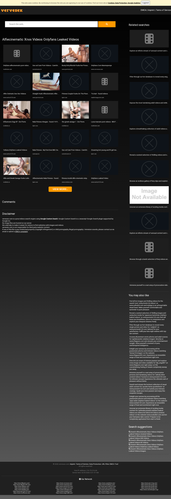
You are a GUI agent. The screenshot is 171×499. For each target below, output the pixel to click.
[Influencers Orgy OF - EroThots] (16, 118)
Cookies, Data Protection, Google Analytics (124, 3)
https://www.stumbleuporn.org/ (149, 489)
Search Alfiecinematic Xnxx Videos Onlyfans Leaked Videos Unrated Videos (146, 433)
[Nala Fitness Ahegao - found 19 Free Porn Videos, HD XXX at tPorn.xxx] (46, 118)
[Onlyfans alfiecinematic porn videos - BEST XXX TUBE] (16, 62)
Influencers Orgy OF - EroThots (14, 122)
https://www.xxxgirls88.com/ (64, 493)
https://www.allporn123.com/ (106, 491)
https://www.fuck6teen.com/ (107, 485)
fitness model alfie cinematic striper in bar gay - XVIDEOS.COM (85, 178)
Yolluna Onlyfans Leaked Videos (15, 150)
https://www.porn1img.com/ (149, 483)
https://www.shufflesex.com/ (21, 493)
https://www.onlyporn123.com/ (107, 493)
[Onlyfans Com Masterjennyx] (104, 62)
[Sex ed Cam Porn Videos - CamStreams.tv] (46, 62)
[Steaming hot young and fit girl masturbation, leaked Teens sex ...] (104, 146)
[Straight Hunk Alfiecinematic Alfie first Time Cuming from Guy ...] (46, 90)
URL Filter (105, 464)
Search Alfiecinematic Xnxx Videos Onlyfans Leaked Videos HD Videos (146, 441)
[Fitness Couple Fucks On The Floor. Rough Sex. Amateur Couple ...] (75, 90)
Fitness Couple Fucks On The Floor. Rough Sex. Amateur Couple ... (86, 94)
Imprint (151, 10)
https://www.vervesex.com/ (64, 483)
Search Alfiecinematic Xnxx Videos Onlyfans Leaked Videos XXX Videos (146, 437)
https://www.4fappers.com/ (22, 483)
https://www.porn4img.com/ (149, 488)
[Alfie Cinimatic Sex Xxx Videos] (16, 90)
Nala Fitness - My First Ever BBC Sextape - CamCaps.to (53, 150)
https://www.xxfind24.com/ (64, 489)
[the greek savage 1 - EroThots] (75, 118)
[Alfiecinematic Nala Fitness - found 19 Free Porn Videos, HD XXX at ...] (46, 174)
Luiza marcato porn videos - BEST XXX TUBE (107, 122)
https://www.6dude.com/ (22, 488)
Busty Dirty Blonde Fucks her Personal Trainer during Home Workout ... (88, 65)
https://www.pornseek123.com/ (107, 486)
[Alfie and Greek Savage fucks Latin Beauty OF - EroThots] (16, 174)
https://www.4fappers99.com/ (22, 485)
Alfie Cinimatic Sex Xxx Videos (14, 94)
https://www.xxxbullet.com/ (64, 485)
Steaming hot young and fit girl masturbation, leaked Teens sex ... (115, 150)
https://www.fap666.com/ (22, 489)
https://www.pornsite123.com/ (22, 491)
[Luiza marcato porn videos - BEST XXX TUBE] (104, 118)
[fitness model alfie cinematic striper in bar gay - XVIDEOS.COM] (75, 174)
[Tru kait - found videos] (104, 90)
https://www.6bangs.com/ (21, 486)
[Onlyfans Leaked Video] (104, 174)
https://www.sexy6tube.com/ (106, 483)
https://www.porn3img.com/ (149, 486)
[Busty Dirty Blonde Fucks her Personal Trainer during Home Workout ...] (75, 62)
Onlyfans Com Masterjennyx (101, 65)
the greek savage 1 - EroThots (73, 122)
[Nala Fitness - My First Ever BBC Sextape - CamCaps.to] (46, 146)
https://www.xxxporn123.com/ (64, 488)
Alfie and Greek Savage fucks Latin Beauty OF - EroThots (24, 178)
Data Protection (95, 464)
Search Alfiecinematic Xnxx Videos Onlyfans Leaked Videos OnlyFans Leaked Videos (146, 446)
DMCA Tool (114, 464)
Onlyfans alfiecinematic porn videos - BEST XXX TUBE (23, 65)
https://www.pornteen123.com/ (107, 489)
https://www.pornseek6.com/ (106, 488)
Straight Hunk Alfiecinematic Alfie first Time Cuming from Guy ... (56, 94)
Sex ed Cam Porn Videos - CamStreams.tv (48, 65)
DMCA (143, 10)
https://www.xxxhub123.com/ (64, 486)
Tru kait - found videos (99, 94)
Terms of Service (163, 10)
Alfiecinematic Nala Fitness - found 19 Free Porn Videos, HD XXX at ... (58, 178)
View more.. (60, 189)
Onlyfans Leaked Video (99, 178)
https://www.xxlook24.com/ (64, 491)
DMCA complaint (21, 231)
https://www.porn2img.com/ (149, 485)
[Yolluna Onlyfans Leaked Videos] (16, 146)
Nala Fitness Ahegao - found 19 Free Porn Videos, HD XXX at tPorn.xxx (59, 122)
